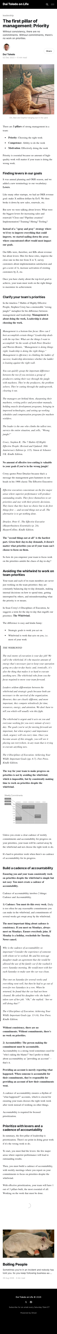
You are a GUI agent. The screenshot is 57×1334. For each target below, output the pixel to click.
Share (49, 51)
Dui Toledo (9, 54)
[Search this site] (47, 4)
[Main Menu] (52, 4)
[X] (26, 1302)
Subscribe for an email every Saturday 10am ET (29, 1307)
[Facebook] (31, 1302)
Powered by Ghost (28, 1313)
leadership (8, 15)
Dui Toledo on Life (15, 4)
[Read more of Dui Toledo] (7, 47)
